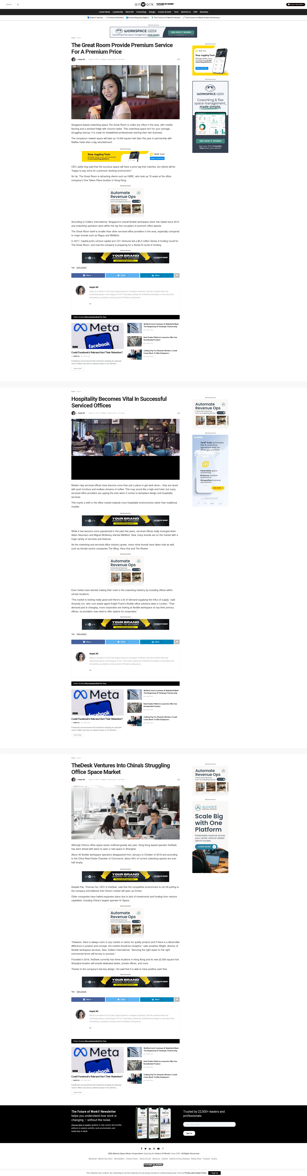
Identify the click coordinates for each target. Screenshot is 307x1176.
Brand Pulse (196, 1158)
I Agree (214, 1173)
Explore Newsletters (297, 4)
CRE (195, 12)
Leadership (118, 12)
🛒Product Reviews (114, 18)
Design (152, 12)
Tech (176, 12)
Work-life (130, 12)
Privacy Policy (132, 1158)
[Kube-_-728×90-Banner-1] (125, 156)
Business (204, 12)
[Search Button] (17, 4)
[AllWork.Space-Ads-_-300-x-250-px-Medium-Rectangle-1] (126, 202)
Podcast (206, 1158)
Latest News (104, 12)
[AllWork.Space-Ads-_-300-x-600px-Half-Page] (210, 837)
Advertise (93, 1158)
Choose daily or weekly (81, 1125)
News (79, 38)
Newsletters (119, 1158)
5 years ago (86, 356)
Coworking (141, 12)
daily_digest (81, 267)
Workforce (186, 12)
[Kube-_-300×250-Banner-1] (210, 60)
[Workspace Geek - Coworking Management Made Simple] (153, 32)
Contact (165, 1158)
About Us (156, 1158)
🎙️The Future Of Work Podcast (165, 18)
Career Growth (164, 12)
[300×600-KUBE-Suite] (210, 470)
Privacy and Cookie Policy (195, 1173)
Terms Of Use (145, 1158)
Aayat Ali (81, 59)
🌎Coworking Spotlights (137, 18)
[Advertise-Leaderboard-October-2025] (125, 257)
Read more (78, 368)
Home (73, 38)
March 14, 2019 (94, 59)
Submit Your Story (105, 1158)
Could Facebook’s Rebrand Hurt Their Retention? (97, 352)
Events (214, 1158)
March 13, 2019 (94, 413)
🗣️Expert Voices (95, 18)
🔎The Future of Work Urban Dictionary (201, 18)
